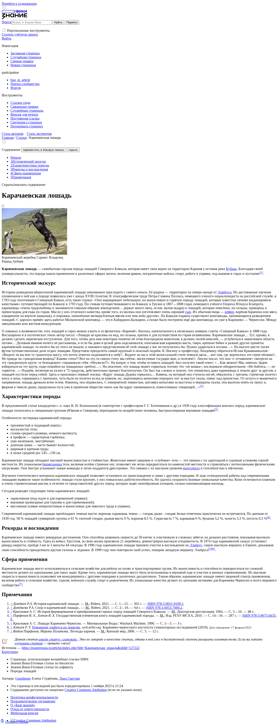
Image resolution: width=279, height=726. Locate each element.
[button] (4, 30)
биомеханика (52, 464)
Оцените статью (16, 722)
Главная (8, 137)
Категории (10, 652)
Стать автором (12, 134)
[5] (210, 548)
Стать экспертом (39, 134)
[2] (201, 386)
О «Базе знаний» (22, 705)
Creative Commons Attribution (86, 690)
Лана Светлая (69, 678)
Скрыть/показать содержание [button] (23, 184)
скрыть (73, 149)
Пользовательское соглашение (32, 701)
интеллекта (191, 468)
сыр (188, 312)
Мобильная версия (24, 713)
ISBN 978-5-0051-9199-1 (166, 604)
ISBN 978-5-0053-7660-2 (164, 607)
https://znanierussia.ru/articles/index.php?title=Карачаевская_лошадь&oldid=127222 (81, 648)
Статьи (21, 137)
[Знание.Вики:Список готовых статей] (5, 642)
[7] (20, 584)
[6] (213, 548)
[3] (216, 409)
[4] (268, 517)
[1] (261, 272)
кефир (229, 312)
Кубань (231, 269)
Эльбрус (196, 545)
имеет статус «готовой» (58, 639)
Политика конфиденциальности (34, 697)
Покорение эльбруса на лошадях (56, 627)
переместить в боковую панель (43, 149)
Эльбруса (224, 292)
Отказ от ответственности (29, 709)
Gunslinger (22, 678)
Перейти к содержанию (19, 3)
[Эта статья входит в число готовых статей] (3, 206)
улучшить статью (29, 643)
